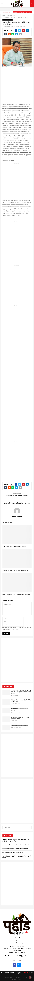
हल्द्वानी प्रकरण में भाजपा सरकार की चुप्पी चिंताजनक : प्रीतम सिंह (15, 845)
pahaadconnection (8, 26)
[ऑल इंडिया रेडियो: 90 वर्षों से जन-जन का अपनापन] (6, 710)
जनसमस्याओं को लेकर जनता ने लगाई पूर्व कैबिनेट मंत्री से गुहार (15, 848)
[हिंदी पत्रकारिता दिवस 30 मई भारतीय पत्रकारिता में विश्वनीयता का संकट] (6, 719)
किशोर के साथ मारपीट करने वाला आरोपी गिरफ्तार (14, 546)
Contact (12, 977)
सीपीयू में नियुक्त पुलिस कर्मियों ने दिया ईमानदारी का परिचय (16, 594)
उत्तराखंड (11, 19)
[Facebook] (14, 965)
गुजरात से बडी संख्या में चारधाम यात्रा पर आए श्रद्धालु (15, 570)
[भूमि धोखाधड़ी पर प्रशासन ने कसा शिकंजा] (6, 727)
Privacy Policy (25, 977)
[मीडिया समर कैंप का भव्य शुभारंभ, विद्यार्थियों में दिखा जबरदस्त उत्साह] (6, 701)
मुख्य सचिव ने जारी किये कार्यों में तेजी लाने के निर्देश (12, 852)
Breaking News (6, 19)
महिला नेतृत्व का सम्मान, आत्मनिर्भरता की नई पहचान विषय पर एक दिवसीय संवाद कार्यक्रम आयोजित (15, 840)
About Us (6, 977)
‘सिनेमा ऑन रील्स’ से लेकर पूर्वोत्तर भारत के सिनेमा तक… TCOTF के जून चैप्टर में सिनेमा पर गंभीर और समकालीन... (21, 692)
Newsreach (26, 972)
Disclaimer (18, 977)
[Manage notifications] (30, 977)
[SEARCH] (30, 827)
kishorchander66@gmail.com (19, 956)
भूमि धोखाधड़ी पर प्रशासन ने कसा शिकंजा (19, 725)
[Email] (19, 965)
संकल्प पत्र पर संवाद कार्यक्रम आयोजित (17, 495)
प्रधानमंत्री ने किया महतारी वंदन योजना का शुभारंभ (17, 503)
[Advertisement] (17, 87)
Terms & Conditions (16, 979)
